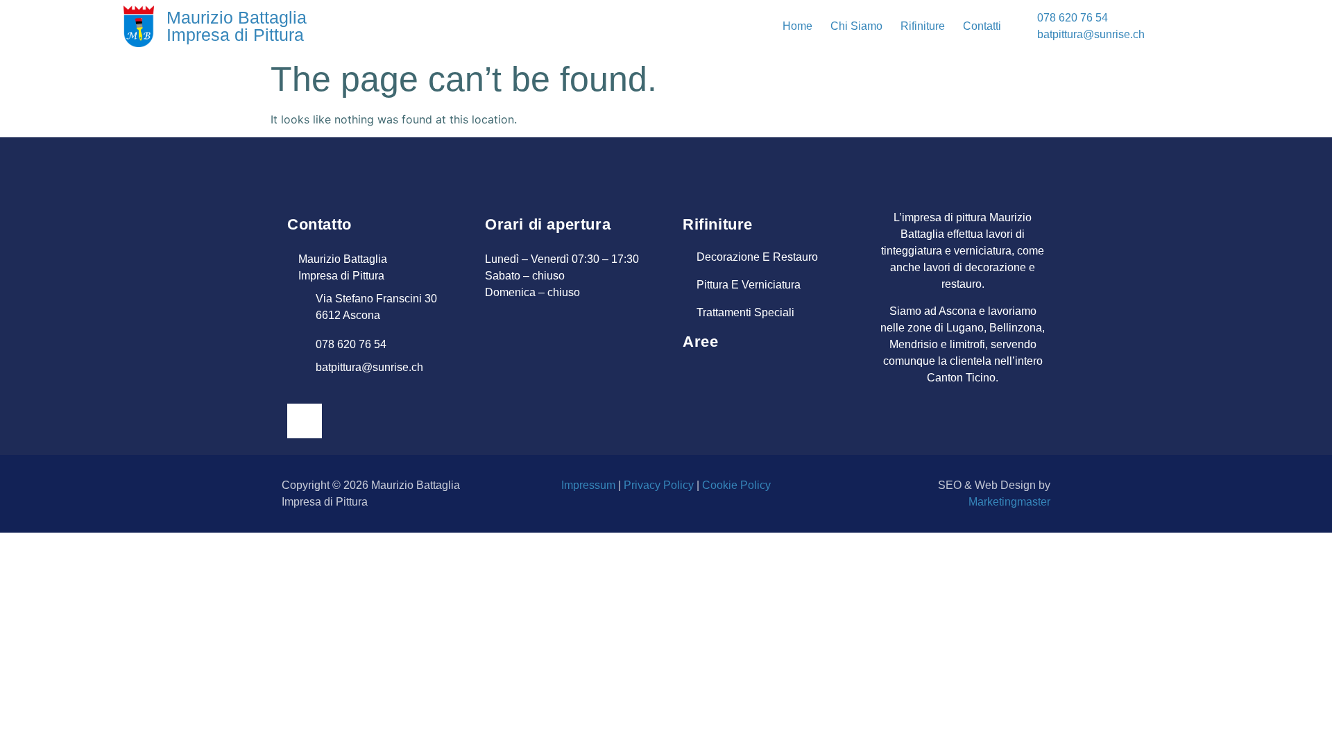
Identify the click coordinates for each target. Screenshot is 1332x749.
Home (797, 26)
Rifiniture (922, 26)
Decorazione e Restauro (757, 257)
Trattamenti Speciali (745, 312)
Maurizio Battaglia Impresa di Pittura (236, 26)
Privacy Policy (659, 485)
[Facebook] (304, 421)
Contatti (982, 26)
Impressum (588, 485)
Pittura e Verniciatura (749, 285)
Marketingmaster (1009, 502)
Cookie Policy (736, 485)
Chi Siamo (856, 26)
